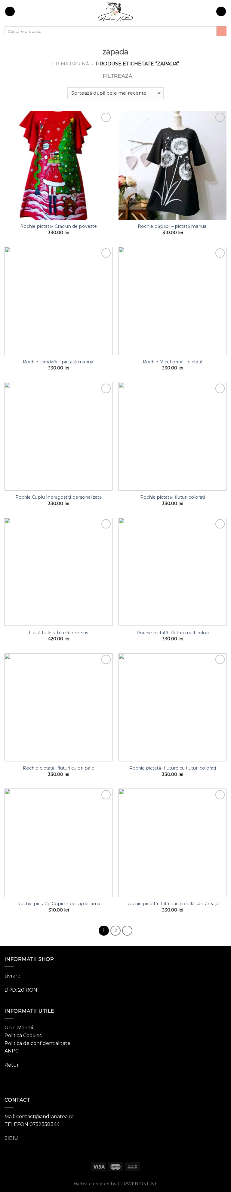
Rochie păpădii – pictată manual (173, 226)
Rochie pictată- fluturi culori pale (58, 768)
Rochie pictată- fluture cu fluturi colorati (172, 768)
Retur (12, 1065)
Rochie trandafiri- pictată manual (58, 362)
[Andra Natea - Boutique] (115, 11)
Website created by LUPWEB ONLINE (116, 1184)
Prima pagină (70, 64)
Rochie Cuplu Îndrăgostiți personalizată (58, 497)
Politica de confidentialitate (37, 1043)
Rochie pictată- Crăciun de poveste (58, 226)
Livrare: (13, 976)
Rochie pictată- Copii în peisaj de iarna (58, 903)
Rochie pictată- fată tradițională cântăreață (172, 903)
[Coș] (221, 12)
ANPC (12, 1051)
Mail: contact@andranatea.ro (39, 1116)
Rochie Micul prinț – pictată (172, 362)
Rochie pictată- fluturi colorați (172, 497)
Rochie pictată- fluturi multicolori (173, 632)
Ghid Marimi (19, 1027)
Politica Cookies (23, 1035)
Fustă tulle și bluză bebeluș (58, 632)
